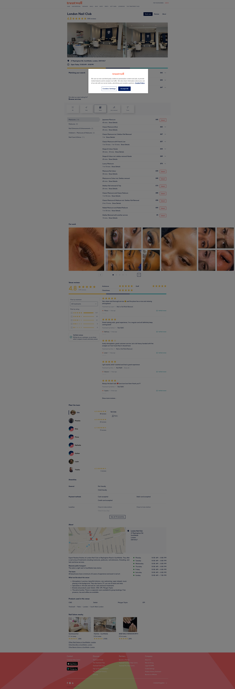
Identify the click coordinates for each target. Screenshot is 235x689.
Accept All (124, 88)
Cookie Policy (140, 83)
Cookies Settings (109, 88)
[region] (118, 81)
